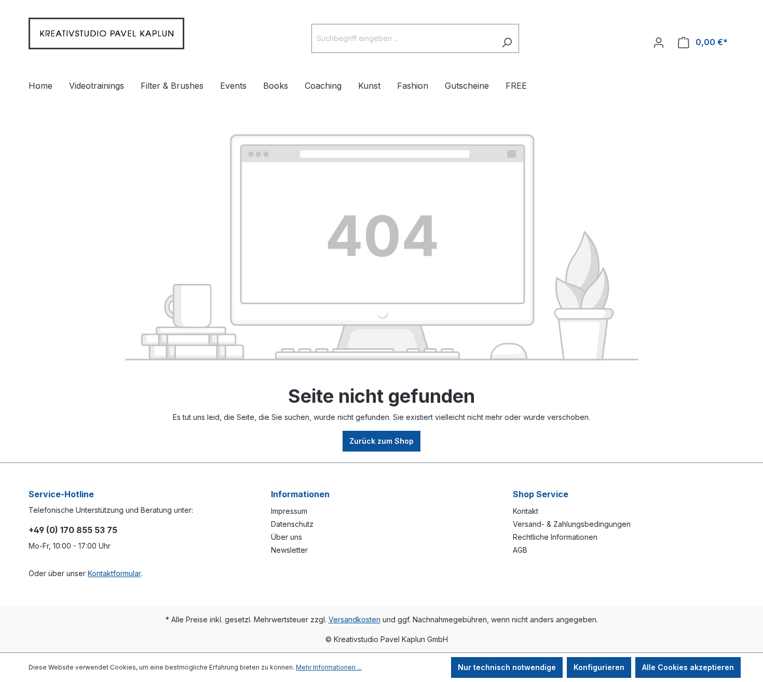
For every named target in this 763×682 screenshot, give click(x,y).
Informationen (300, 494)
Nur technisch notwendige (507, 667)
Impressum (289, 511)
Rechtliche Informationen (555, 537)
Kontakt (525, 511)
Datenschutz (292, 524)
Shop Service (540, 494)
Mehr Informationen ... (329, 667)
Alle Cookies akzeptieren (688, 667)
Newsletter (289, 549)
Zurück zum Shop (381, 441)
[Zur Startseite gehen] (106, 36)
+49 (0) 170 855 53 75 (73, 530)
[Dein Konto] (658, 38)
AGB (520, 549)
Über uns (286, 537)
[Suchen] (507, 38)
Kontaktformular (114, 573)
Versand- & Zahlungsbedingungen (572, 524)
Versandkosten (354, 619)
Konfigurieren (599, 667)
